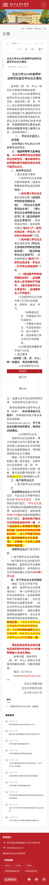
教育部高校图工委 (12, 871)
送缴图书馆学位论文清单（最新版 (24, 706)
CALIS (7, 866)
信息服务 (29, 29)
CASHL (18, 866)
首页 (22, 29)
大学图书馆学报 (30, 871)
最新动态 (38, 29)
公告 (44, 29)
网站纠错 (12, 879)
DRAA (29, 866)
